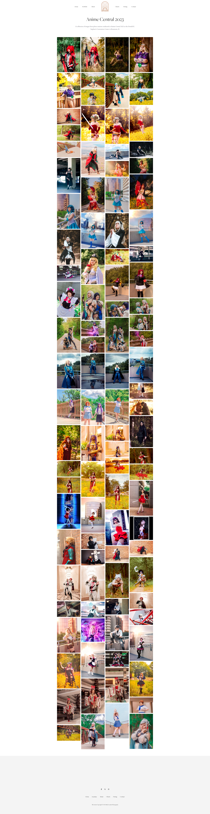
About (93, 7)
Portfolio (84, 7)
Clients (117, 7)
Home (76, 7)
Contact (133, 7)
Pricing (125, 7)
